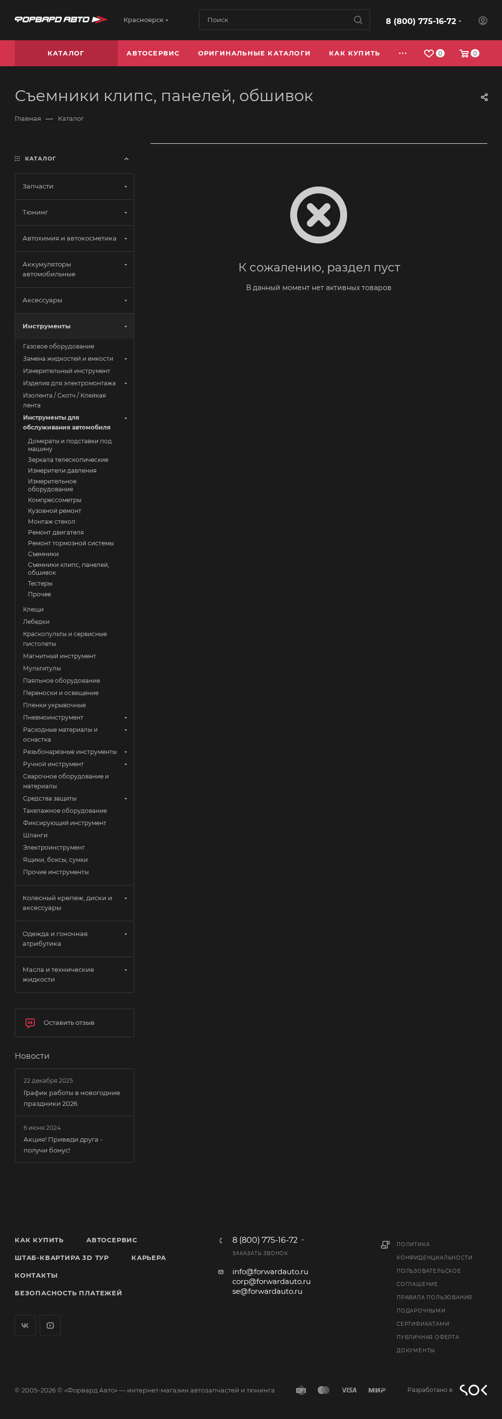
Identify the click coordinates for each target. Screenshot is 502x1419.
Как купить (39, 1240)
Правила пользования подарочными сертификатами (434, 1310)
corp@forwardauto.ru (271, 1281)
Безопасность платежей (69, 1293)
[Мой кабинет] (482, 22)
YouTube (50, 1325)
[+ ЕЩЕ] (403, 53)
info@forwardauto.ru (270, 1271)
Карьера (148, 1257)
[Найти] (358, 19)
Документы (416, 1350)
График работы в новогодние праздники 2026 (72, 1098)
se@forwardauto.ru (267, 1291)
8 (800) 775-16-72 (421, 21)
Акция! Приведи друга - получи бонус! (63, 1144)
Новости (32, 1056)
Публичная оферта (428, 1337)
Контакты (36, 1275)
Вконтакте (25, 1325)
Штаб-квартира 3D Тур (62, 1257)
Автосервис (111, 1240)
